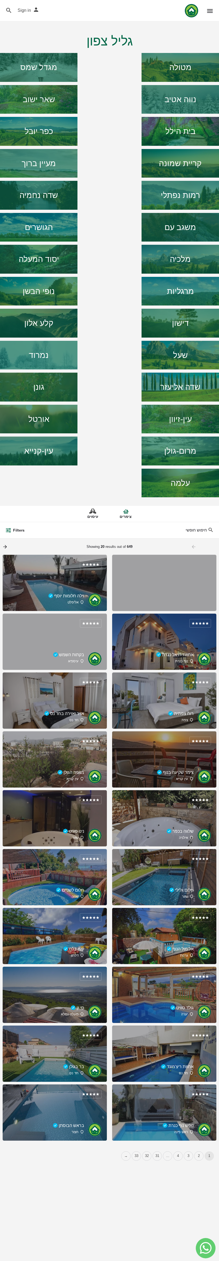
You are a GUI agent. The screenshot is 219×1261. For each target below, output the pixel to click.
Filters (19, 530)
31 (157, 1156)
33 (136, 1156)
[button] (206, 1248)
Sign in (24, 10)
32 (147, 1156)
